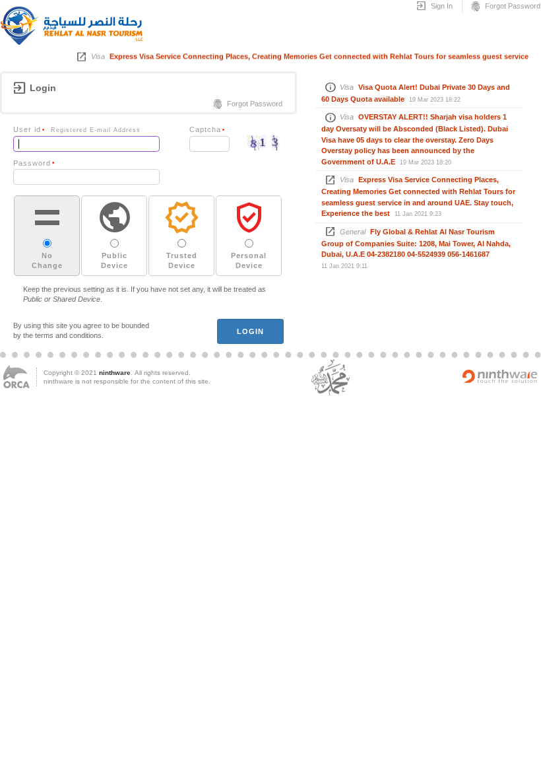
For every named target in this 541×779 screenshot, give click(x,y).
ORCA (16, 376)
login (251, 331)
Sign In (434, 7)
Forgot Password (505, 7)
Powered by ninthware (500, 376)
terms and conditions (68, 335)
